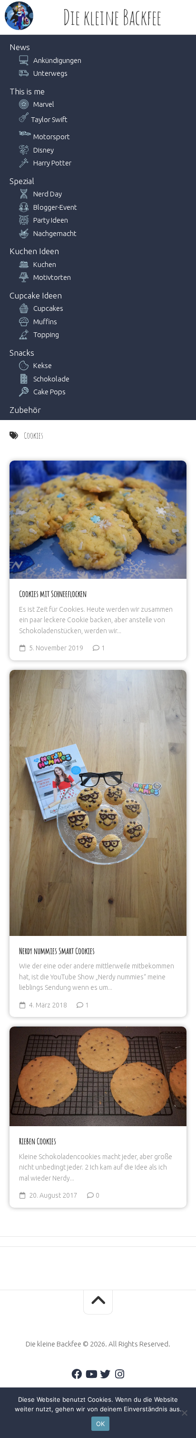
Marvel (43, 104)
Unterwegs (50, 73)
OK (100, 1424)
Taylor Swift (49, 119)
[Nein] (184, 1412)
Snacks (22, 352)
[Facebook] (76, 1374)
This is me (27, 91)
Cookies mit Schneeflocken (53, 593)
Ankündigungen (57, 60)
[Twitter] (105, 1374)
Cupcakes (48, 308)
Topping (46, 334)
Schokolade (51, 379)
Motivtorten (52, 277)
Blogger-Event (55, 207)
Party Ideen (50, 220)
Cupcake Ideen (36, 295)
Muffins (45, 322)
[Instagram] (119, 1374)
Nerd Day (47, 194)
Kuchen (44, 264)
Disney (43, 150)
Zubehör (25, 409)
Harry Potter (52, 163)
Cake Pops (49, 392)
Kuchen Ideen (34, 251)
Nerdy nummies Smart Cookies (57, 950)
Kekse (42, 365)
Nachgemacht (55, 233)
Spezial (22, 180)
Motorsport (51, 137)
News (20, 46)
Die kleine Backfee (112, 17)
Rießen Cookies (37, 1141)
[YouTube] (91, 1374)
